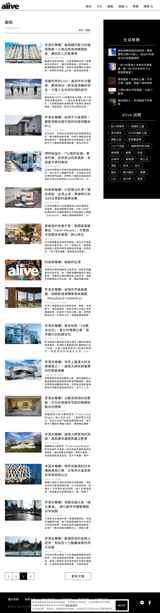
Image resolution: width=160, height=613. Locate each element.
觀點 (110, 6)
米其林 (115, 159)
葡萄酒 (130, 159)
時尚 (125, 165)
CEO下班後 (117, 146)
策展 (121, 6)
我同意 (122, 605)
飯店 (113, 172)
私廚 (140, 152)
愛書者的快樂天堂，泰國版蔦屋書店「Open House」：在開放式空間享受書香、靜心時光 (68, 230)
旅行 (137, 165)
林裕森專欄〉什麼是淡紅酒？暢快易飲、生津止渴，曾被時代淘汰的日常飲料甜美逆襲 (68, 193)
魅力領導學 (117, 126)
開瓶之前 (116, 139)
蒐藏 (142, 172)
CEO (113, 179)
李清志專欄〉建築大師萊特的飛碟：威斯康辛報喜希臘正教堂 (68, 436)
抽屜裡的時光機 (140, 146)
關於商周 (13, 599)
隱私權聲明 (71, 605)
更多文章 (78, 576)
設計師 (127, 179)
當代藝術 (128, 172)
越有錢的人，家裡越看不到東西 (135, 102)
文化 (99, 6)
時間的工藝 (137, 126)
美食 (140, 179)
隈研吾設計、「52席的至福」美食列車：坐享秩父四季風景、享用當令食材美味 (68, 157)
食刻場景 (116, 133)
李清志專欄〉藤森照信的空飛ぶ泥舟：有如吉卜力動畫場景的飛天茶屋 (68, 542)
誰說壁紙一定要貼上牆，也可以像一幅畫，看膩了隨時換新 (135, 81)
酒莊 (113, 165)
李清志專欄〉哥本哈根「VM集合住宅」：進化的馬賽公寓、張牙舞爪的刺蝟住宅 (67, 330)
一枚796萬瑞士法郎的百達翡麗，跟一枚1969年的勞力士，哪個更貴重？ (135, 68)
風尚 (89, 6)
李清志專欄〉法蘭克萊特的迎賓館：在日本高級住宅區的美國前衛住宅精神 (68, 402)
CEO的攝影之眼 (137, 133)
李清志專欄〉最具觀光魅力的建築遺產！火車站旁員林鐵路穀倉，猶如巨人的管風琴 (68, 49)
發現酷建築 (135, 139)
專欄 (136, 6)
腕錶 (128, 152)
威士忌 (144, 159)
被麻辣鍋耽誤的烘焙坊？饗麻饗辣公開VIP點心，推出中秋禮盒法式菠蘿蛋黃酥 (136, 54)
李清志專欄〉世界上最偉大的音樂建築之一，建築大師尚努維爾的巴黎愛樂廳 (68, 366)
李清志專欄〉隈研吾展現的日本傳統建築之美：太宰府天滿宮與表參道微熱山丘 (68, 470)
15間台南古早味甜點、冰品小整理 (135, 91)
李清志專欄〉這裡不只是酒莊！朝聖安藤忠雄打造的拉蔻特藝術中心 (68, 121)
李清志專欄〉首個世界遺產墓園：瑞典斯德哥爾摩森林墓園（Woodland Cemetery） (66, 293)
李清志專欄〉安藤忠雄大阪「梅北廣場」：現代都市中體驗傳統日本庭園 (68, 506)
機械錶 (115, 152)
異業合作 (30, 599)
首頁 (81, 30)
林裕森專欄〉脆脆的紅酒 (63, 262)
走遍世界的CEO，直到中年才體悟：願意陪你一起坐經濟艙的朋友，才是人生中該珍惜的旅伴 (68, 85)
